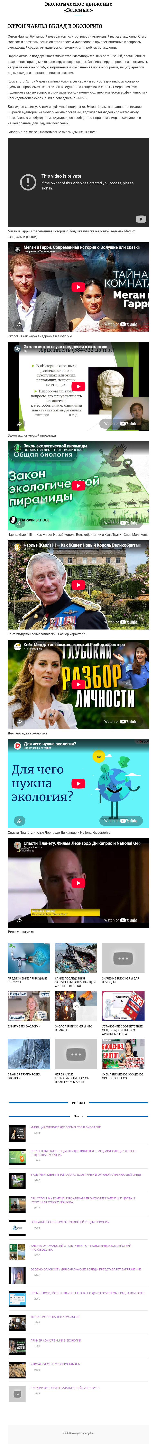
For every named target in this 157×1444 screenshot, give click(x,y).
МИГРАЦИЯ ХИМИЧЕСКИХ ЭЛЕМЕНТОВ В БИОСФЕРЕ (66, 1127)
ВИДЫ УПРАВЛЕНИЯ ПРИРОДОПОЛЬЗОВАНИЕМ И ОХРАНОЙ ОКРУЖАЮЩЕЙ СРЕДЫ (86, 1175)
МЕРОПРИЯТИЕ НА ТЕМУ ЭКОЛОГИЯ (55, 1317)
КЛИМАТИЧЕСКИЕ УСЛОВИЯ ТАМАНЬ (55, 1364)
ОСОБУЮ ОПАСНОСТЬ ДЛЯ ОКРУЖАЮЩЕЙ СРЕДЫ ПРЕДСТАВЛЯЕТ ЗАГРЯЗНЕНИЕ (86, 1269)
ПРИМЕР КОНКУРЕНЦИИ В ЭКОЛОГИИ (56, 1340)
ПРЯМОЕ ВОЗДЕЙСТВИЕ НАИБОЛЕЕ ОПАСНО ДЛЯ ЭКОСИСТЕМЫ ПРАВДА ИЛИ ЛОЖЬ (88, 1293)
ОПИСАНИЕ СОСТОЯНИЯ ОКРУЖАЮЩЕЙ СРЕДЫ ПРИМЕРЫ (70, 1222)
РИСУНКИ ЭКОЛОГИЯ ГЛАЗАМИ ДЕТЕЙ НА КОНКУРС (65, 1388)
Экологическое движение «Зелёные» (78, 7)
